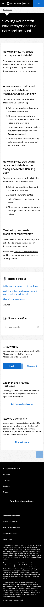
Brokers (6, 492)
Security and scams (10, 533)
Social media (7, 539)
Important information (11, 516)
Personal (6, 474)
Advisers (6, 486)
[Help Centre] (28, 3)
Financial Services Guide (11, 527)
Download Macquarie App (22, 501)
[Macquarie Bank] (14, 3)
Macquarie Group (10, 468)
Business (6, 480)
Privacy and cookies (10, 522)
